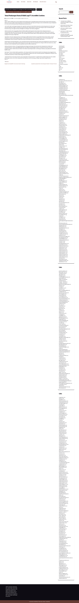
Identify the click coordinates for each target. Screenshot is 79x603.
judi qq (60, 49)
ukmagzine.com (62, 108)
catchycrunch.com (62, 410)
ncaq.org (61, 420)
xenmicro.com (62, 421)
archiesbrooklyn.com (63, 332)
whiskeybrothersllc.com (63, 260)
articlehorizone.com (63, 458)
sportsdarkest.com (63, 143)
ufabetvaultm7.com (63, 483)
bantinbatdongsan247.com (64, 90)
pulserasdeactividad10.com (64, 373)
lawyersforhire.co (62, 136)
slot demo (61, 53)
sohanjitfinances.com (63, 232)
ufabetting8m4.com (63, 479)
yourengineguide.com (63, 543)
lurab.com (61, 572)
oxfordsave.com (62, 126)
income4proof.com (63, 415)
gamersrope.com (62, 103)
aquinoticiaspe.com (63, 133)
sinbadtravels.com (62, 107)
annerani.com (61, 307)
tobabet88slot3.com (63, 238)
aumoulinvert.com (62, 362)
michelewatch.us (62, 280)
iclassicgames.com (63, 127)
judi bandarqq (61, 47)
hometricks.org (62, 212)
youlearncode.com (62, 433)
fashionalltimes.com (63, 554)
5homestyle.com (62, 388)
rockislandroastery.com (63, 568)
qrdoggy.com (61, 179)
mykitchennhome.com (63, 361)
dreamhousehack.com (63, 550)
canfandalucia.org (62, 542)
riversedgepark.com (63, 408)
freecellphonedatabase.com (65, 102)
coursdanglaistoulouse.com (64, 277)
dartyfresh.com (62, 423)
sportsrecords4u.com (63, 477)
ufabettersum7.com (63, 247)
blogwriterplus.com (63, 84)
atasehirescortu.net (63, 159)
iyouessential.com (62, 431)
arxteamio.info (62, 200)
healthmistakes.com (63, 184)
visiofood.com (62, 524)
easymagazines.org (63, 209)
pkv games (8, 589)
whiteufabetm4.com (63, 490)
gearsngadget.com (63, 466)
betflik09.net (61, 419)
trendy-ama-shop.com (63, 521)
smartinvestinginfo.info (63, 501)
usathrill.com (61, 539)
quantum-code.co (62, 512)
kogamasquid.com (62, 382)
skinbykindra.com (62, 563)
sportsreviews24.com (63, 167)
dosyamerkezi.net (62, 295)
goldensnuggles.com (63, 117)
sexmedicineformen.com (64, 228)
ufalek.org (61, 174)
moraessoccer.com (63, 321)
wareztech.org (62, 109)
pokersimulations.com (63, 472)
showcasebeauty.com (63, 297)
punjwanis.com (62, 79)
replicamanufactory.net (63, 473)
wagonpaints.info (62, 508)
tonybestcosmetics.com (64, 560)
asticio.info (61, 197)
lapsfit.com (61, 468)
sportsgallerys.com (63, 155)
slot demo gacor (62, 60)
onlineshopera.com (63, 422)
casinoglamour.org (62, 384)
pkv (59, 65)
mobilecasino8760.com (63, 355)
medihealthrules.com (63, 538)
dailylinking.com (62, 427)
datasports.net (62, 158)
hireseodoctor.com (63, 467)
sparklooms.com (62, 235)
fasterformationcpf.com (64, 115)
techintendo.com (62, 442)
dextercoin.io (61, 385)
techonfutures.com (63, 534)
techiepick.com (62, 531)
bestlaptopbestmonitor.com (65, 343)
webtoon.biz (61, 144)
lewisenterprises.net (63, 425)
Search (61, 9)
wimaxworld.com (62, 327)
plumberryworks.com (63, 223)
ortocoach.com (62, 218)
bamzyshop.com (62, 532)
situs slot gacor (43, 1)
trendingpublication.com (64, 243)
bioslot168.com (62, 575)
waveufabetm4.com (63, 486)
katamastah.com (62, 194)
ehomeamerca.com (63, 440)
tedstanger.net (62, 504)
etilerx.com (61, 495)
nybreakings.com (62, 544)
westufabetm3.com (63, 259)
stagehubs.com (62, 397)
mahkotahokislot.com (63, 172)
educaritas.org (62, 416)
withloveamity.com (63, 432)
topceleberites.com (63, 478)
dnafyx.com (61, 428)
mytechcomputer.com (63, 574)
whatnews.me (62, 513)
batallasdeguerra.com (63, 318)
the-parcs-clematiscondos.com (65, 80)
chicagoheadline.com (63, 403)
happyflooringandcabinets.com (65, 177)
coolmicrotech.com (63, 549)
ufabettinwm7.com (63, 248)
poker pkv (61, 48)
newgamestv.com (62, 154)
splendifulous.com (62, 475)
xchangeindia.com (62, 548)
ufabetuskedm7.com (63, 253)
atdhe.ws (61, 348)
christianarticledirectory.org (64, 386)
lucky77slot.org (62, 170)
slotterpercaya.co (62, 230)
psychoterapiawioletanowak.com (65, 224)
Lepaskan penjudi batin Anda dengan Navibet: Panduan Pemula (44, 63)
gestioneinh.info (62, 516)
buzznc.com (61, 561)
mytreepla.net (62, 471)
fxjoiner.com (61, 562)
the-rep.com (61, 304)
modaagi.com (62, 314)
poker (60, 66)
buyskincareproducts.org (64, 379)
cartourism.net (62, 371)
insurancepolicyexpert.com (64, 298)
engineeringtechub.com (64, 160)
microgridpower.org (63, 214)
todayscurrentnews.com (64, 240)
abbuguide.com (62, 436)
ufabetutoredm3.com (63, 254)
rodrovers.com (62, 454)
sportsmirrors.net (62, 156)
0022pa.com (61, 309)
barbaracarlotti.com (63, 374)
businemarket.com (62, 137)
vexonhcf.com (62, 289)
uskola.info (61, 507)
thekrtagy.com (62, 547)
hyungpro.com (62, 147)
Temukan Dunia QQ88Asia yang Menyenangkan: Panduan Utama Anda (67, 22)
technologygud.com (63, 180)
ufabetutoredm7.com (63, 255)
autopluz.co (61, 286)
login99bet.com (62, 399)
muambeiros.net (62, 333)
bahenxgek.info (62, 92)
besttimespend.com (63, 206)
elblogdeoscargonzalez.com (64, 337)
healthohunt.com (62, 498)
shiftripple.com (62, 229)
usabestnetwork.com (63, 110)
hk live (60, 57)
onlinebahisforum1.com (63, 402)
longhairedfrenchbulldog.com (65, 135)
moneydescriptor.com (63, 139)
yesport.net (61, 120)
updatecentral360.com (63, 192)
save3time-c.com (62, 287)
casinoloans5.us (62, 357)
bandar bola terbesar (63, 50)
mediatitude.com (62, 291)
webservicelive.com (63, 578)
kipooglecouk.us (62, 360)
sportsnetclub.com (63, 124)
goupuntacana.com (63, 407)
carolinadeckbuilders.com (64, 301)
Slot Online (23, 1)
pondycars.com (62, 533)
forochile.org (61, 322)
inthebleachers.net (63, 377)
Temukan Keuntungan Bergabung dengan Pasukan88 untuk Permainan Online (67, 35)
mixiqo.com (61, 215)
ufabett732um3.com (63, 505)
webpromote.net (62, 338)
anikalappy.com (62, 491)
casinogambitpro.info (63, 86)
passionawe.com (62, 219)
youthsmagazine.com (63, 141)
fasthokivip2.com (62, 130)
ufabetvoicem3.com (63, 485)
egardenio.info (62, 199)
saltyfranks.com (62, 306)
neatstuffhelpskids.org (63, 320)
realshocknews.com (63, 182)
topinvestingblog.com (63, 302)
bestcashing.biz (62, 330)
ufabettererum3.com (63, 244)
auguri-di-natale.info (63, 279)
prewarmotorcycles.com (64, 292)
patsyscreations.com (63, 414)
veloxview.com (62, 258)
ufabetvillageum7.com (63, 484)
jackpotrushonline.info (63, 100)
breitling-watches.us (63, 283)
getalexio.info (61, 201)
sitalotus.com (61, 189)
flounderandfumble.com (64, 497)
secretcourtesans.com (63, 401)
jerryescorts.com (62, 161)
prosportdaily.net (62, 518)
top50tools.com (62, 303)
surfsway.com (61, 446)
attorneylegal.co (62, 162)
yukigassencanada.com (63, 457)
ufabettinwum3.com (63, 249)
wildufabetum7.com (63, 261)
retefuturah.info (62, 499)
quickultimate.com (62, 225)
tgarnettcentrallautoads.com (65, 284)
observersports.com (63, 131)
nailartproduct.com (63, 448)
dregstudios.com (62, 319)
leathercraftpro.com (63, 213)
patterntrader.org (62, 186)
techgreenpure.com (63, 443)
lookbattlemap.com (63, 118)
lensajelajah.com (62, 417)
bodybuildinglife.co (62, 178)
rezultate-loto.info (62, 474)
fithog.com (61, 342)
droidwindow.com (62, 525)
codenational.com (62, 566)
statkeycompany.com (63, 300)
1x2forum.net (61, 398)
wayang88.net (62, 487)
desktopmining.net (62, 376)
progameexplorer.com (63, 567)
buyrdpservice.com (63, 119)
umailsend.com (62, 113)
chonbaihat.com (62, 336)
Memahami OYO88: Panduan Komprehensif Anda (66, 32)
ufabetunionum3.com (63, 480)
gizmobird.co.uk (62, 274)
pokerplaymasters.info (63, 88)
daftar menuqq (9, 586)
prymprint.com (62, 203)
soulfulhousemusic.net (63, 234)
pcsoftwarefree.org (63, 426)
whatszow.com (62, 439)
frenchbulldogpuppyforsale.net (65, 380)
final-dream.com (62, 514)
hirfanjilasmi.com (62, 211)
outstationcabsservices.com (65, 545)
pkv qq (60, 69)
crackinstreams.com (63, 463)
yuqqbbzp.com (62, 460)
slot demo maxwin (62, 61)
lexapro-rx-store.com (63, 378)
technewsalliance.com (63, 502)
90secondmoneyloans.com (64, 451)
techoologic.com (62, 536)
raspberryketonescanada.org (65, 537)
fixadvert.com (61, 285)
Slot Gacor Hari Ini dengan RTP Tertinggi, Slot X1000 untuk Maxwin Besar (20, 9)
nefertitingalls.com (62, 413)
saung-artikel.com (62, 129)
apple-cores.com (62, 372)
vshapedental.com (63, 541)
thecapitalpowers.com (63, 237)
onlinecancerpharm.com (64, 173)
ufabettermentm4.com (63, 246)
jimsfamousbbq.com (63, 271)
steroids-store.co (62, 339)
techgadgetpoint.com (63, 165)
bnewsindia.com (62, 530)
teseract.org (61, 520)
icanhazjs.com (62, 367)
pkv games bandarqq (63, 64)
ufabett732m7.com (63, 522)
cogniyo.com (61, 208)
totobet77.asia (62, 241)
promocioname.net (63, 326)
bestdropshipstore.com (63, 444)
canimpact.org (62, 368)
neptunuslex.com (62, 278)
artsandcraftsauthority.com (64, 577)
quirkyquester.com (62, 226)
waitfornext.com (62, 509)
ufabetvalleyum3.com (63, 256)
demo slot (61, 59)
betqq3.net (61, 356)
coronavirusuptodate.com (64, 462)
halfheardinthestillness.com (64, 350)
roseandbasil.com (62, 345)
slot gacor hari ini (12, 591)
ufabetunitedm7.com (63, 252)
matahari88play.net (63, 138)
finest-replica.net (62, 515)
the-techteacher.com (63, 551)
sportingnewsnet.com (63, 148)
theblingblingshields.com (64, 151)
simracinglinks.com (62, 294)
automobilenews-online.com (65, 553)
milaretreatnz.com (62, 313)
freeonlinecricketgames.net (64, 329)
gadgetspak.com (62, 464)
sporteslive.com (62, 150)
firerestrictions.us (62, 331)
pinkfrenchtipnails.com (63, 153)
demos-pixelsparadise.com (64, 290)
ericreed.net (61, 353)
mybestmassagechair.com (64, 351)
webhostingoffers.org (63, 438)
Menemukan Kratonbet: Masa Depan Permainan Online (66, 26)
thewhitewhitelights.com (64, 347)
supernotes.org (62, 190)
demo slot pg (61, 58)
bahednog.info (62, 91)
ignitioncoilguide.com (63, 573)
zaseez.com (61, 409)
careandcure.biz (62, 207)
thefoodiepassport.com (64, 363)
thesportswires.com (63, 145)
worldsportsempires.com (64, 191)
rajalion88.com (62, 405)
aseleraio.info (61, 196)
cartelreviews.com (62, 445)
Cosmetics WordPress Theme (35, 601)
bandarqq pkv (61, 46)
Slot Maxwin (35, 1)
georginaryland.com (63, 344)
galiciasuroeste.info (63, 316)
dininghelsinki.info (62, 492)
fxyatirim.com (61, 434)
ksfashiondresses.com (63, 185)
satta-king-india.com (63, 456)
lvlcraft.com (61, 450)
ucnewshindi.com (62, 101)
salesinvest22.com (62, 519)
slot (8, 61)
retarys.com (61, 114)
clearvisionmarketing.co (63, 510)
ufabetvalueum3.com (63, 481)
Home (18, 1)
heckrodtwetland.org (63, 349)
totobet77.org (62, 242)
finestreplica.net (62, 496)
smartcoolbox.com (63, 231)
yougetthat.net (62, 123)
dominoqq (10, 587)
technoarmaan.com (63, 556)
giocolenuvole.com (63, 430)
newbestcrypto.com (63, 125)
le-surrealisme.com (63, 296)
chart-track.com (62, 324)
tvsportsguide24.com (63, 166)
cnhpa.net (61, 188)
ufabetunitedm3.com (63, 250)
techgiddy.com (62, 97)
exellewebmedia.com (63, 104)
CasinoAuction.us (62, 359)
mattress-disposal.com (63, 176)
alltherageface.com (63, 565)
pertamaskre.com (62, 94)
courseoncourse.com (63, 89)
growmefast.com (62, 171)
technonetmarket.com (63, 503)
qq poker (15, 593)
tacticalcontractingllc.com (64, 236)
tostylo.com (61, 121)
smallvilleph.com (62, 315)
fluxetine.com (61, 354)
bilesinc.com (61, 312)
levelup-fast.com (62, 469)
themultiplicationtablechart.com (65, 383)
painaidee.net (62, 142)
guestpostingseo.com (63, 85)
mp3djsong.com (62, 275)
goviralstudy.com (62, 370)
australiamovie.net (62, 273)
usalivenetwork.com (63, 98)
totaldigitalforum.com (63, 555)
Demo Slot (29, 1)
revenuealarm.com (63, 571)
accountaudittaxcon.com (64, 202)
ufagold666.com (62, 527)
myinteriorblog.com (63, 528)
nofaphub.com (62, 411)
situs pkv (11, 593)
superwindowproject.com (64, 365)
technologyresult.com (63, 437)
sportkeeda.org (62, 205)
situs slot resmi (62, 52)
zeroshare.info (62, 310)
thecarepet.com (62, 83)
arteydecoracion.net (63, 341)
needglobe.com (62, 217)
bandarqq (8, 592)
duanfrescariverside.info (64, 493)
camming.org (61, 404)
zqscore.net (61, 195)
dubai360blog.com (62, 168)
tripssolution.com (62, 455)
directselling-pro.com (63, 569)
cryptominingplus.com (63, 132)
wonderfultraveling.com (63, 325)
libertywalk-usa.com (63, 272)
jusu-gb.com (61, 82)
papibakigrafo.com (63, 366)
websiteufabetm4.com (63, 489)
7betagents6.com (62, 461)
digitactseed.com (62, 449)
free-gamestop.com (63, 106)
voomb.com (61, 164)
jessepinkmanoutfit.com (64, 112)
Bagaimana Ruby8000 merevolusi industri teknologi (15, 63)
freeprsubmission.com (63, 526)
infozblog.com (62, 335)
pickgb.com (61, 183)
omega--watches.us (63, 281)
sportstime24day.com (63, 149)
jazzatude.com (62, 308)
